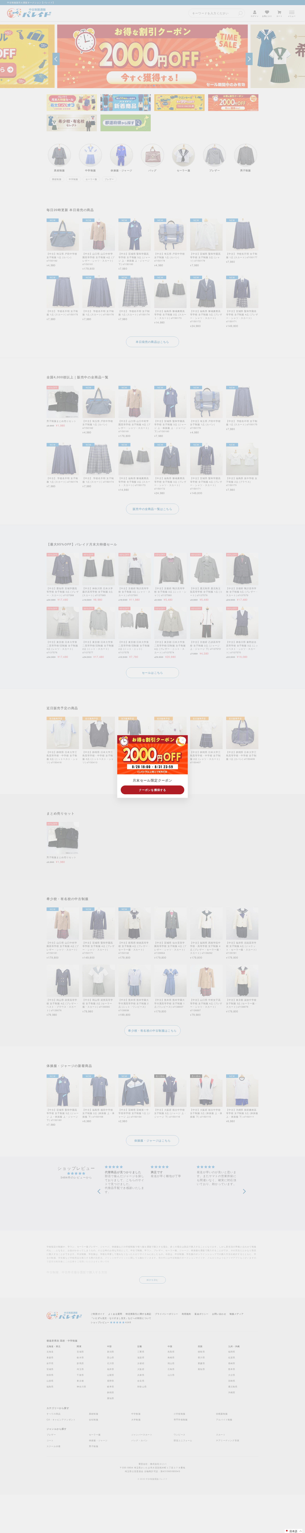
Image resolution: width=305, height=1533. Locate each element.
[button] (293, 1531)
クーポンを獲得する (152, 790)
